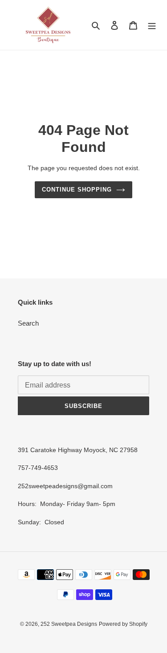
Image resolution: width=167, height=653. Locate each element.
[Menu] (152, 25)
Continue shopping (77, 189)
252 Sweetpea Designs (69, 624)
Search (28, 323)
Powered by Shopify (123, 624)
